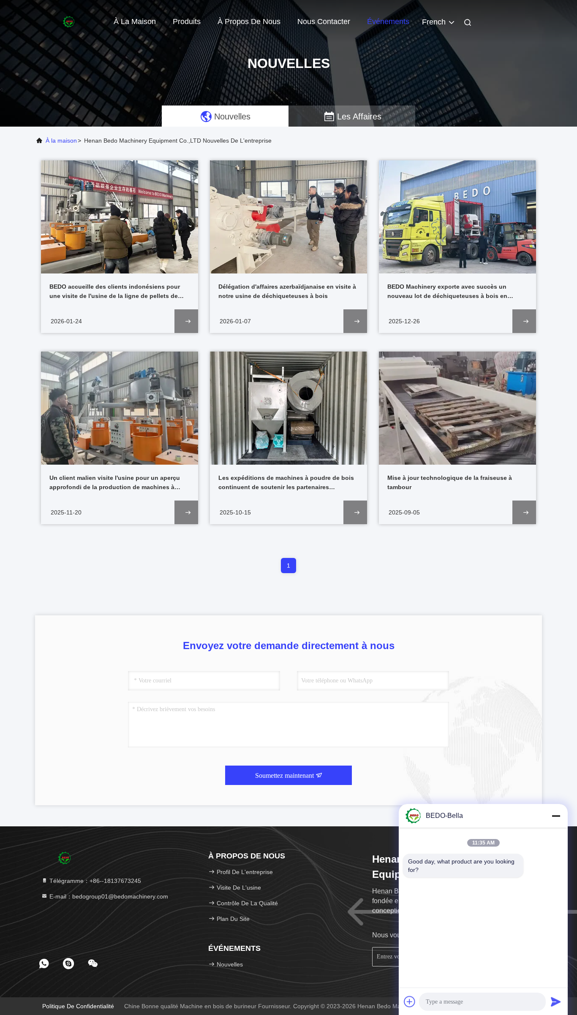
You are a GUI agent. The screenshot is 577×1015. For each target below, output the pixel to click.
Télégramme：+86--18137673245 (94, 880)
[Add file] (410, 1001)
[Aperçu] (69, 21)
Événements (388, 21)
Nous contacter (323, 21)
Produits (187, 21)
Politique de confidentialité (78, 1006)
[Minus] (556, 816)
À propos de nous (249, 21)
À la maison (135, 21)
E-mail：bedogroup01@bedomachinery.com (108, 896)
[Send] (556, 1001)
